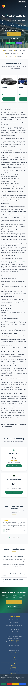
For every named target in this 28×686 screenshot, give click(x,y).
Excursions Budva (14, 667)
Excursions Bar (14, 665)
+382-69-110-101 (14, 640)
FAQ (14, 628)
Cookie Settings (22, 684)
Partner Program (14, 631)
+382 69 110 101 (14, 38)
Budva (14, 659)
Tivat (14, 657)
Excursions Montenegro (14, 664)
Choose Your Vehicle (15, 34)
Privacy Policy (9, 681)
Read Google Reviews (14, 466)
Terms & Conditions (14, 629)
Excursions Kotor (14, 669)
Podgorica (14, 656)
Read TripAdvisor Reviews (15, 492)
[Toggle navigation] (26, 6)
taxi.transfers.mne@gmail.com (14, 642)
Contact (14, 633)
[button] (8, 537)
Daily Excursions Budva (14, 671)
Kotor (14, 661)
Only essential (15, 684)
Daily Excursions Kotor (14, 673)
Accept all (3, 684)
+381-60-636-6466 (15, 652)
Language (22, 1)
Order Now (9, 99)
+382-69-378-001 (14, 647)
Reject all (9, 684)
